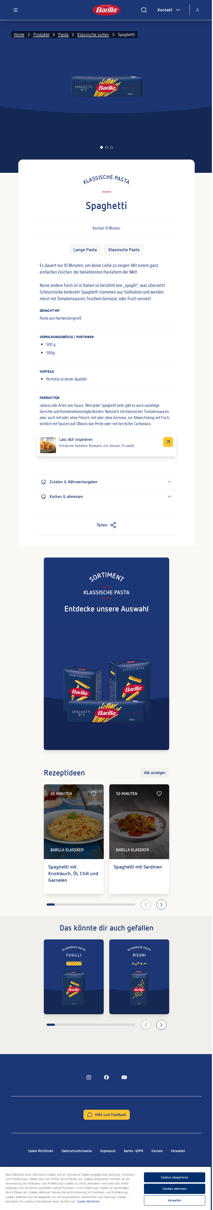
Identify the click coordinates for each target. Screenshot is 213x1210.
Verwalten (178, 1151)
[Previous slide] (146, 905)
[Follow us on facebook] (106, 1077)
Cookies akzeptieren (174, 1177)
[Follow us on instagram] (88, 1077)
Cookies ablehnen (175, 1188)
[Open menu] (15, 10)
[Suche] (143, 10)
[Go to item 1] (101, 147)
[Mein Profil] (197, 10)
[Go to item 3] (111, 147)
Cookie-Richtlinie (88, 1201)
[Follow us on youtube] (124, 1077)
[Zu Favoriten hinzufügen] (93, 794)
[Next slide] (161, 905)
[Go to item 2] (106, 147)
